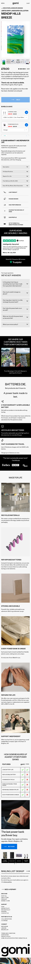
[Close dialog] (29, 473)
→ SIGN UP (8, 486)
